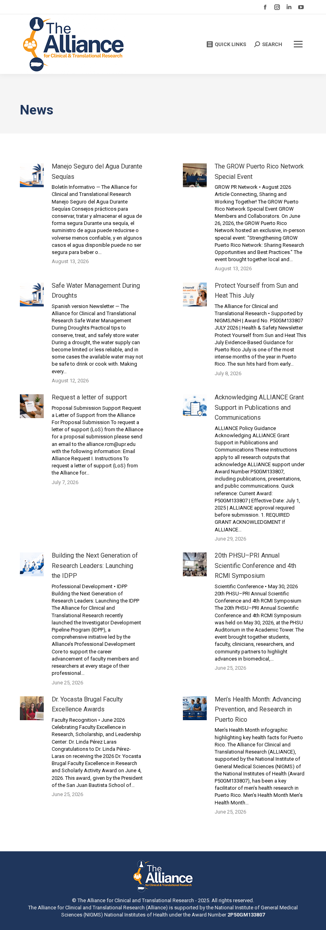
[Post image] (32, 175)
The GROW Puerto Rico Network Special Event (259, 171)
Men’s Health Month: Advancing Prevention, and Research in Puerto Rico (258, 709)
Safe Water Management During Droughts (96, 291)
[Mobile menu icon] (298, 44)
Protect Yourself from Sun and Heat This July (256, 291)
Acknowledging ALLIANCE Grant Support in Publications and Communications (259, 407)
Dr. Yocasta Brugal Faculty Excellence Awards (87, 704)
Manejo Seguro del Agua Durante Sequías (97, 171)
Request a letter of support (89, 397)
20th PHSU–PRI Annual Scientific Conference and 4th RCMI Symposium (255, 565)
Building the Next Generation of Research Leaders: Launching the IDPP (95, 565)
